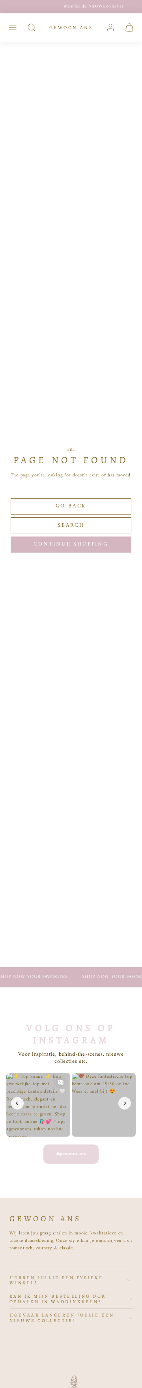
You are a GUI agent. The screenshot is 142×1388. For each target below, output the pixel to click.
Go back (71, 506)
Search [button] (71, 525)
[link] (110, 27)
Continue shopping (71, 544)
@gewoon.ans (71, 1153)
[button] (12, 27)
